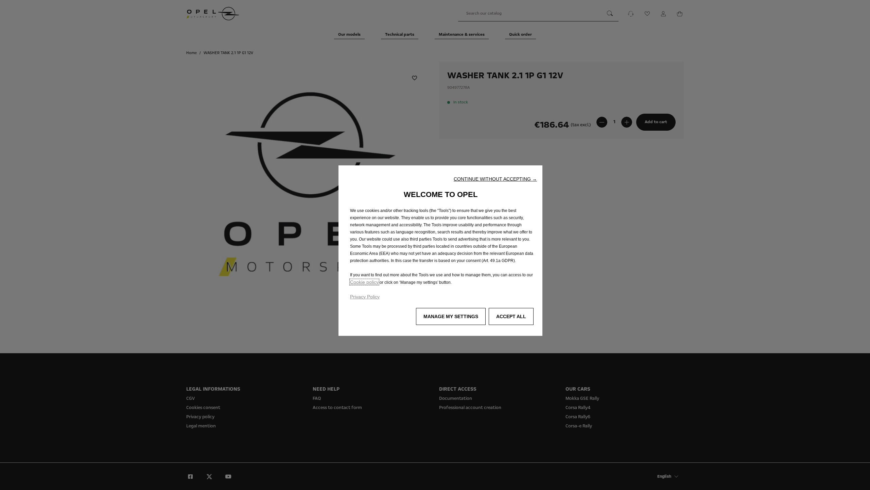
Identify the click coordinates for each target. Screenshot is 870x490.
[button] (495, 179)
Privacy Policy (365, 296)
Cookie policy (364, 282)
